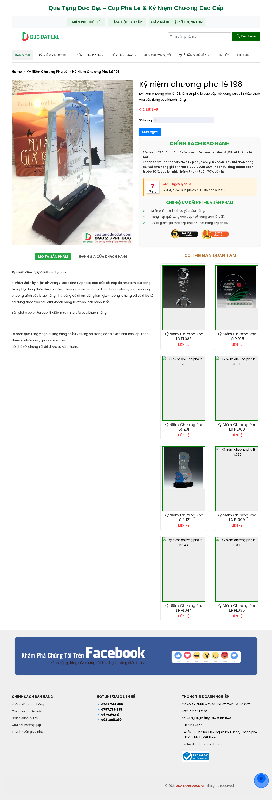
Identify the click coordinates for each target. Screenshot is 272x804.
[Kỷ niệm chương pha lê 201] (184, 361)
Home (17, 71)
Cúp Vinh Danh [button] (88, 55)
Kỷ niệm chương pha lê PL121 (183, 517)
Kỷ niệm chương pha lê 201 (183, 427)
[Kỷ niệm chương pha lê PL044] (184, 542)
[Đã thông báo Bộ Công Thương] (195, 755)
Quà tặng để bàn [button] (193, 55)
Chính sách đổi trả (25, 718)
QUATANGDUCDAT (190, 786)
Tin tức (223, 55)
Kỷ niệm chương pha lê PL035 (237, 608)
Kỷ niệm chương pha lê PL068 (237, 427)
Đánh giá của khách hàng (103, 256)
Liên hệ (243, 55)
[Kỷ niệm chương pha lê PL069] (237, 452)
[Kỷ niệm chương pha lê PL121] (184, 468)
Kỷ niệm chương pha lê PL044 (183, 608)
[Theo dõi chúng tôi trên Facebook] (136, 656)
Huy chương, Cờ (157, 55)
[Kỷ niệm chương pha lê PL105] (237, 287)
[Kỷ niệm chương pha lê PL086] (184, 287)
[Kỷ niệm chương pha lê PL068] (237, 361)
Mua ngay (150, 131)
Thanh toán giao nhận (28, 732)
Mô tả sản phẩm (53, 256)
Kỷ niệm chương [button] (52, 55)
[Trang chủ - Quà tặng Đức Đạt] (40, 36)
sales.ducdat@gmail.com (203, 744)
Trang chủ (22, 55)
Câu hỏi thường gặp (26, 725)
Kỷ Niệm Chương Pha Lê (47, 71)
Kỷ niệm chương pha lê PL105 (237, 336)
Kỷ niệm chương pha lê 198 (96, 71)
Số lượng (145, 120)
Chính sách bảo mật (27, 711)
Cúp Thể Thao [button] (122, 55)
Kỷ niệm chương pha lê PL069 (237, 517)
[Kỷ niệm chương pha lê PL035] (237, 542)
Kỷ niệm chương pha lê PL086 (183, 336)
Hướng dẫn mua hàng (28, 704)
